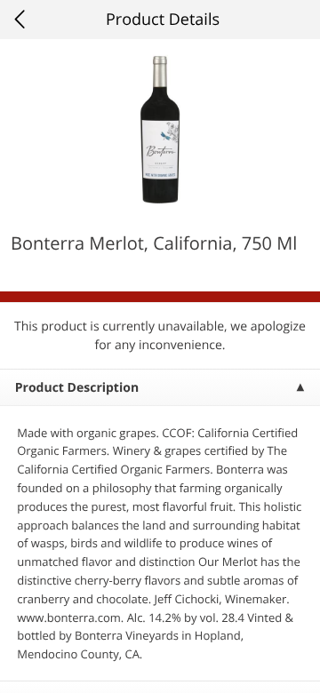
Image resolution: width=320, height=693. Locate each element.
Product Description (77, 387)
